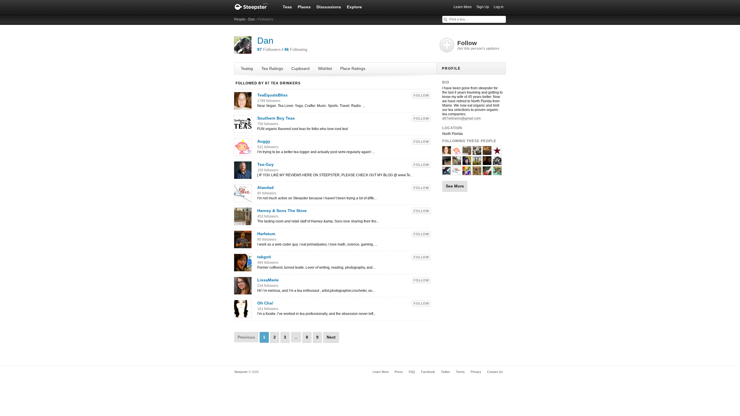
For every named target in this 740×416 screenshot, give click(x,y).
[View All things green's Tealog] (477, 153)
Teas (287, 7)
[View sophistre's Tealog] (446, 173)
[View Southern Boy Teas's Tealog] (242, 130)
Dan (251, 19)
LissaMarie (268, 280)
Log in (499, 7)
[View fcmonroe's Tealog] (487, 153)
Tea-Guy (265, 164)
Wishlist (325, 68)
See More (455, 186)
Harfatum (266, 233)
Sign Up (482, 7)
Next (331, 337)
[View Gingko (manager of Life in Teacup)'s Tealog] (477, 163)
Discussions (329, 7)
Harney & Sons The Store (282, 210)
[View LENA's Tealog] (497, 153)
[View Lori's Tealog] (477, 173)
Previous (246, 337)
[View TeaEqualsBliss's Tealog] (242, 107)
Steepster (254, 7)
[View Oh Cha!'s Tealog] (242, 315)
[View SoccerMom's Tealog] (487, 163)
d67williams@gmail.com (461, 118)
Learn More (463, 7)
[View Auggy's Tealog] (242, 153)
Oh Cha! (265, 303)
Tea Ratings (272, 68)
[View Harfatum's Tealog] (242, 245)
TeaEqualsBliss (272, 95)
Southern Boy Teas (276, 118)
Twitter (445, 372)
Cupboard (300, 68)
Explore (354, 7)
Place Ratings (352, 68)
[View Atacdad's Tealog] (242, 199)
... (296, 337)
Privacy (476, 372)
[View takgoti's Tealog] (242, 268)
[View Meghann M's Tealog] (466, 173)
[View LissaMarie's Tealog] (242, 291)
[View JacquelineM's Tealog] (466, 163)
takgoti (264, 257)
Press (399, 372)
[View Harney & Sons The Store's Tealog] (242, 222)
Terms (460, 372)
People (239, 19)
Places (304, 7)
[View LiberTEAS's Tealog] (497, 173)
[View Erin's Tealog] (497, 163)
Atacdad (265, 187)
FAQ (412, 372)
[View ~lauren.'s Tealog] (456, 163)
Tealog (247, 68)
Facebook (428, 372)
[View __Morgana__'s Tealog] (487, 173)
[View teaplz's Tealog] (446, 163)
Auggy (263, 141)
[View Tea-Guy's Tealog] (242, 176)
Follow (421, 95)
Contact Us (495, 372)
